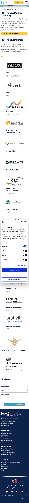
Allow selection (14, 274)
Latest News (4, 435)
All (2, 56)
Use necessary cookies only (14, 279)
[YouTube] (22, 492)
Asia (2, 390)
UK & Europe (5, 379)
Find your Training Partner (11, 33)
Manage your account (6, 440)
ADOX (8, 72)
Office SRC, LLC (11, 288)
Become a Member (6, 433)
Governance (4, 464)
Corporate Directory (6, 450)
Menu (26, 3)
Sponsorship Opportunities (8, 452)
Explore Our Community (7, 437)
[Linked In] (7, 492)
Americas (4, 383)
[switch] (25, 251)
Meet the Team (5, 466)
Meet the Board (5, 468)
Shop (2, 470)
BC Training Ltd (11, 111)
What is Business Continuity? (8, 421)
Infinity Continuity (12, 209)
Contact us (4, 471)
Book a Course (5, 425)
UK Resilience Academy (14, 370)
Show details (21, 265)
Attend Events (4, 438)
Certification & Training (9, 9)
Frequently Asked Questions (14, 488)
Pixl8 (22, 498)
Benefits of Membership (7, 448)
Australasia (5, 394)
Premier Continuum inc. (13, 307)
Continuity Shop (11, 151)
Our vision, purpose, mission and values (10, 462)
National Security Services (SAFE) (13, 351)
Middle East (5, 387)
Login (16, 2)
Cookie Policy (15, 485)
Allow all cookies (14, 270)
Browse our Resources (7, 423)
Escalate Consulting (12, 170)
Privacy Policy (6, 485)
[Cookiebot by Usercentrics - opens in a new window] (21, 222)
